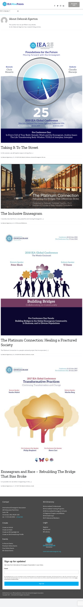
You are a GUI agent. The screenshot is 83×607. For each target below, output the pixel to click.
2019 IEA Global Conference (24, 157)
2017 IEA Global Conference (24, 486)
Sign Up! (41, 583)
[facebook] (54, 5)
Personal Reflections (22, 223)
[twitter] (57, 5)
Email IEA (20, 517)
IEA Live (43, 157)
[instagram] (60, 5)
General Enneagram (36, 157)
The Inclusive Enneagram (21, 213)
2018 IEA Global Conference (24, 354)
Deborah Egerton (6, 157)
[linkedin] (63, 5)
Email (6, 568)
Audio (32, 354)
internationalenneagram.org (52, 551)
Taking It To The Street (19, 147)
